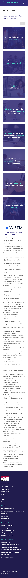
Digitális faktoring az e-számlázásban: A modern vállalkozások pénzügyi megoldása (14, 343)
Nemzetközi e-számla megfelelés (10, 552)
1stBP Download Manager (7, 530)
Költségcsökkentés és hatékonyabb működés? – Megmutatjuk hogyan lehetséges (13, 409)
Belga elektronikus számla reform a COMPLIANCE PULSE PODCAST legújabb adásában (13, 323)
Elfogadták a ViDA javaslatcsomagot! (13, 302)
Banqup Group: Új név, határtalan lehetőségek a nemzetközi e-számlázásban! (12, 271)
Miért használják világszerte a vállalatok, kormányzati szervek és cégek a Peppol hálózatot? (14, 337)
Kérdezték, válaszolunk (7, 535)
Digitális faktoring (5, 542)
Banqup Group (5, 489)
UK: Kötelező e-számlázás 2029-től (12, 246)
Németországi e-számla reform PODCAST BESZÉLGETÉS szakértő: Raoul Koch (13, 366)
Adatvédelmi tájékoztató (7, 508)
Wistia (2, 502)
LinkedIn (3, 497)
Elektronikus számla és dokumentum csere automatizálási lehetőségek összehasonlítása (13, 464)
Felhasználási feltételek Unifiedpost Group (12, 511)
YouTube (3, 499)
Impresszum (4, 513)
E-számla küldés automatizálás (9, 547)
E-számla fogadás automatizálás (10, 544)
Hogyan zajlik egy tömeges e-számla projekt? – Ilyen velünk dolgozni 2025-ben (13, 265)
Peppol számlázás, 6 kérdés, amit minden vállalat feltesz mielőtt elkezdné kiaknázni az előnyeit (14, 429)
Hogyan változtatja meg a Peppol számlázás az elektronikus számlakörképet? (12, 242)
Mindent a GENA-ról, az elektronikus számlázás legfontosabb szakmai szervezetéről (12, 439)
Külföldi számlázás (6, 492)
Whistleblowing (5, 518)
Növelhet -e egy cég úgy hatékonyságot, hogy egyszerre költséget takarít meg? (11, 382)
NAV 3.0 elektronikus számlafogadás (11, 549)
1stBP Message (5, 528)
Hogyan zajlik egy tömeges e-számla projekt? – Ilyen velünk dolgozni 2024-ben (13, 398)
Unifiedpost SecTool (6, 533)
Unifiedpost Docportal (7, 525)
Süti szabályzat (5, 516)
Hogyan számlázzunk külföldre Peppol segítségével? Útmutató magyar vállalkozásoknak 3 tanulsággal (13, 259)
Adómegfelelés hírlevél (7, 487)
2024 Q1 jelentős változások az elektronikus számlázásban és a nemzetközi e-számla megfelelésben (13, 423)
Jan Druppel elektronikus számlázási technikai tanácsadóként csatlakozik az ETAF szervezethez (14, 376)
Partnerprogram (5, 554)
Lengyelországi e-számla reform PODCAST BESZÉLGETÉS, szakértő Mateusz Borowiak (12, 388)
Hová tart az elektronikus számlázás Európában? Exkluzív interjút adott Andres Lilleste (13, 289)
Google (3, 494)
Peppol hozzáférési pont (7, 557)
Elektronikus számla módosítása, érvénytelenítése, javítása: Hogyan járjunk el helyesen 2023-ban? (12, 445)
